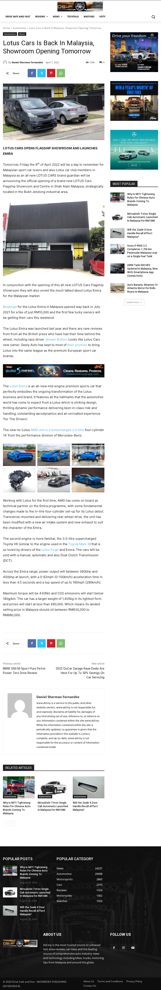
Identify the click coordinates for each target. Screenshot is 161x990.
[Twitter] (41, 73)
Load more (132, 302)
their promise (77, 345)
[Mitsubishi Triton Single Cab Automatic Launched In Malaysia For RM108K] (53, 787)
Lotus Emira (18, 386)
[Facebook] (32, 73)
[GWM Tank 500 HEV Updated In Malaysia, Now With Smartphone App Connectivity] (117, 268)
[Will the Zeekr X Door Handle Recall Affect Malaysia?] (88, 787)
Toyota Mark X (79, 544)
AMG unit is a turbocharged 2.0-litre (57, 430)
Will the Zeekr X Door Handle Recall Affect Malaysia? (85, 806)
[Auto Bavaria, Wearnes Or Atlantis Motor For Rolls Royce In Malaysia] (117, 288)
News (22, 33)
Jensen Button (56, 339)
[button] (153, 17)
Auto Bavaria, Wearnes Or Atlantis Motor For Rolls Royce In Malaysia (142, 288)
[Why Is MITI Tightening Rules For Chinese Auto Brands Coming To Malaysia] (19, 787)
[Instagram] (123, 947)
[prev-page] (5, 823)
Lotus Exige (50, 550)
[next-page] (12, 823)
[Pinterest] (51, 73)
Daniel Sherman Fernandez (27, 62)
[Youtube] (132, 947)
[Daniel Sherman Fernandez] (5, 62)
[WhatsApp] (61, 73)
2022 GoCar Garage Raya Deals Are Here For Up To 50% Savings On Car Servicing (80, 673)
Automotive (19, 28)
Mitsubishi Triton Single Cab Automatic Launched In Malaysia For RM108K (53, 806)
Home (6, 28)
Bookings (10, 307)
